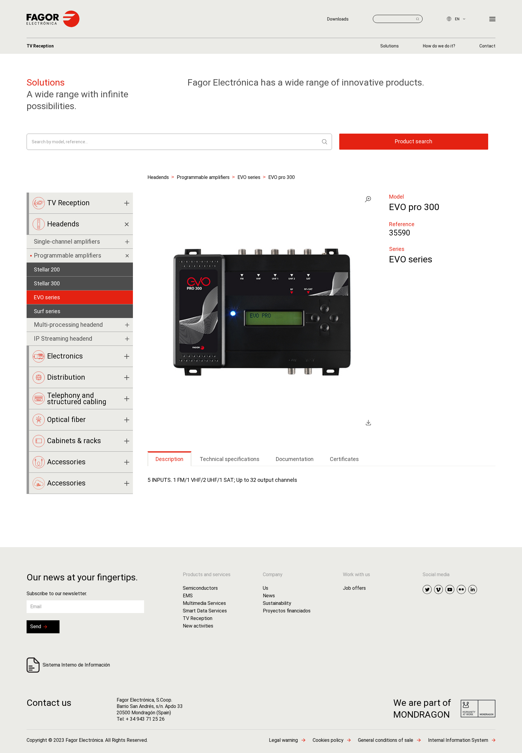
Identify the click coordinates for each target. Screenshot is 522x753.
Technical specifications (229, 459)
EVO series (248, 177)
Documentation (295, 459)
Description (169, 459)
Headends (158, 177)
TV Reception (40, 46)
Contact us (49, 702)
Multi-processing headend (68, 324)
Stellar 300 (47, 283)
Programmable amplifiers (203, 177)
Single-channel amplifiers (67, 241)
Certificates (344, 459)
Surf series (47, 311)
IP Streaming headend (63, 338)
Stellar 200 (47, 269)
